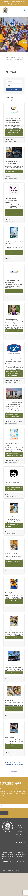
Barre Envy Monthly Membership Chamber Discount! (11, 200)
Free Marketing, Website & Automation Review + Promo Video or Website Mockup (13, 120)
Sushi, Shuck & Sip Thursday (13, 554)
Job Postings (15, 764)
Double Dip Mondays (11, 517)
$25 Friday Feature (10, 593)
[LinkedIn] (19, 842)
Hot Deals (8, 764)
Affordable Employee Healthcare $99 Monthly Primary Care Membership (14, 321)
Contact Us (20, 861)
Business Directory (9, 762)
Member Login (7, 861)
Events (20, 852)
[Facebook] (24, 842)
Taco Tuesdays (9, 700)
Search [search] (15, 89)
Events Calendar (19, 762)
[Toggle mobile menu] (25, 10)
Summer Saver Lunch (11, 630)
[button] (5, 100)
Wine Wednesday (10, 737)
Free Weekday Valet (10, 665)
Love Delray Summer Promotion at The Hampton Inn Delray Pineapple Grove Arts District (14, 404)
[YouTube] (21, 842)
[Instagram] (16, 842)
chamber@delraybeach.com (17, 1)
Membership (20, 854)
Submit (4, 813)
